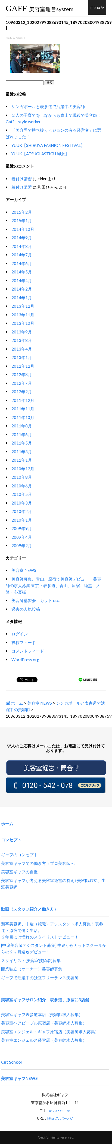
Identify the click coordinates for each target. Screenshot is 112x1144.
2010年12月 (22, 468)
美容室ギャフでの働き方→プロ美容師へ (37, 863)
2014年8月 (21, 246)
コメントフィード (27, 650)
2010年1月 (21, 520)
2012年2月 (21, 391)
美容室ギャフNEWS (19, 1078)
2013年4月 (21, 348)
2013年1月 (21, 357)
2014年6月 (21, 263)
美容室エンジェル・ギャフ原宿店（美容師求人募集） (50, 1031)
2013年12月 (22, 306)
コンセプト (11, 839)
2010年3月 (21, 502)
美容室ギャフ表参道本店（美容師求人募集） (42, 1014)
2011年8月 (21, 425)
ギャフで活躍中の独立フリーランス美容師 (40, 977)
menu (96, 7)
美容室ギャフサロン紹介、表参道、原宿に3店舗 (45, 999)
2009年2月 (21, 545)
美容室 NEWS (23, 570)
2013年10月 (22, 323)
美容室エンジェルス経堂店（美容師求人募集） (44, 1040)
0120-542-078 (59, 1111)
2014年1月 (21, 297)
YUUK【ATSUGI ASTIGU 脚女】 (40, 153)
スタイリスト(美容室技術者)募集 (31, 960)
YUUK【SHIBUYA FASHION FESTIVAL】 (48, 145)
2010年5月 (21, 494)
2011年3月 (21, 451)
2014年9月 (21, 237)
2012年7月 (21, 383)
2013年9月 (21, 331)
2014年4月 (21, 280)
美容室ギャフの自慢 (19, 871)
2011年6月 (21, 434)
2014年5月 (21, 271)
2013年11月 (22, 314)
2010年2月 (21, 511)
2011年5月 (21, 442)
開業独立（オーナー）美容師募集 (31, 968)
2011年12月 (22, 400)
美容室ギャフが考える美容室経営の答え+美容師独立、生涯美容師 (53, 883)
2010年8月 (21, 477)
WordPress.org (25, 659)
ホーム (16, 703)
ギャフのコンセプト (19, 854)
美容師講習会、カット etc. (35, 600)
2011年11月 (22, 408)
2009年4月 (21, 537)
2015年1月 (21, 220)
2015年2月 (21, 212)
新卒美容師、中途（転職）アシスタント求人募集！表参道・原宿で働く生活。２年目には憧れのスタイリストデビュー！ (52, 930)
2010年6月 (21, 485)
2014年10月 (22, 229)
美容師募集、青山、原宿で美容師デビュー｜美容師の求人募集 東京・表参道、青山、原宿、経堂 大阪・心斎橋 (53, 585)
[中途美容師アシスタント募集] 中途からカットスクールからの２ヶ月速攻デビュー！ (53, 948)
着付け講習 (21, 178)
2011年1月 (21, 460)
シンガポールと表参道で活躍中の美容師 (48, 106)
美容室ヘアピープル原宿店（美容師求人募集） (44, 1022)
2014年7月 (21, 254)
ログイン (19, 633)
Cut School (11, 1062)
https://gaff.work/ (60, 1118)
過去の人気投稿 (25, 609)
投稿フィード (23, 642)
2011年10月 (22, 417)
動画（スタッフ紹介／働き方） (29, 908)
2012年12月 (22, 366)
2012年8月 (21, 374)
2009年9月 (21, 528)
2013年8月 (21, 340)
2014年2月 (21, 288)
